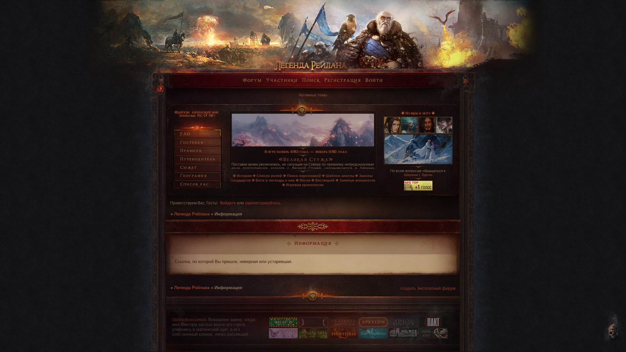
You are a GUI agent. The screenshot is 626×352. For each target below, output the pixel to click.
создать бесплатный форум (427, 288)
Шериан (411, 175)
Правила (191, 151)
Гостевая (191, 142)
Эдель (427, 175)
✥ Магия (303, 180)
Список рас (194, 184)
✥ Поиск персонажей (302, 176)
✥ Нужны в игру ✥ (418, 113)
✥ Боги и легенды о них (273, 180)
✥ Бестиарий (323, 180)
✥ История (242, 176)
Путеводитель (198, 159)
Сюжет (188, 168)
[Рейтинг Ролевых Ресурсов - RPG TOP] (418, 189)
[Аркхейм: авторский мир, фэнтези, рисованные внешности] (373, 325)
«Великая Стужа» (306, 159)
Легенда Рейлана (192, 214)
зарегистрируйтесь (262, 203)
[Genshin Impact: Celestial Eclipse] (313, 325)
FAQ (185, 134)
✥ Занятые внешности (355, 180)
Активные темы (313, 95)
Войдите (228, 203)
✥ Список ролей (267, 176)
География (193, 176)
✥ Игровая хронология (302, 185)
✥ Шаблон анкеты (338, 176)
